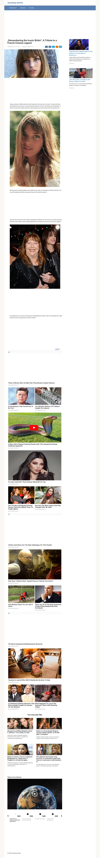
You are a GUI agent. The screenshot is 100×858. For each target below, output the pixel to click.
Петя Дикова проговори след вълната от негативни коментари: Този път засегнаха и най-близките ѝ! (48, 759)
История (31, 8)
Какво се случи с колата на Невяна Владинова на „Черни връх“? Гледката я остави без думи (19, 758)
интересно (23, 8)
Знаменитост (13, 8)
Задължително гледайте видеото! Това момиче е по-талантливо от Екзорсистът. (80, 53)
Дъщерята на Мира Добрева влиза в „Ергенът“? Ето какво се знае (19, 731)
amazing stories (15, 2)
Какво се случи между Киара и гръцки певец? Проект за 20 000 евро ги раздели (47, 732)
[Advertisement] (50, 23)
